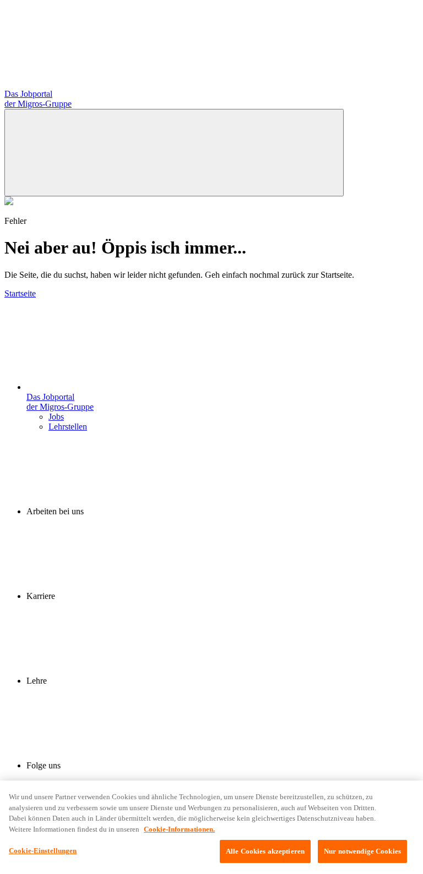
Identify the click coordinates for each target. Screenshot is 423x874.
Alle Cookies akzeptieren (265, 851)
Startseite (20, 293)
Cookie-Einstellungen (43, 850)
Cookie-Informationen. (179, 829)
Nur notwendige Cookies (362, 851)
